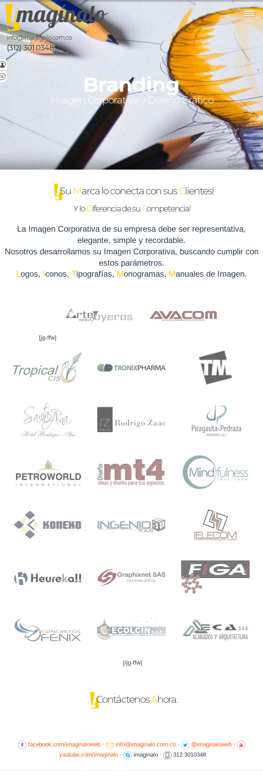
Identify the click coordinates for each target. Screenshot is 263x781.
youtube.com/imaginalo (88, 754)
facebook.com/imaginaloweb (64, 744)
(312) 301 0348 (30, 48)
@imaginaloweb (211, 744)
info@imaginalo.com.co (39, 37)
